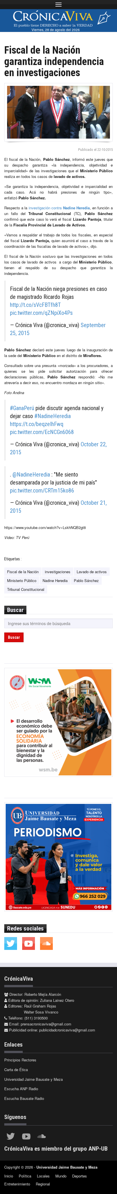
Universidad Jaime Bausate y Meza (33, 1079)
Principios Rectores (20, 1060)
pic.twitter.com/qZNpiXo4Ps (41, 312)
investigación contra (59, 207)
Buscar (14, 637)
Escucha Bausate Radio (24, 1098)
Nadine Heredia (55, 580)
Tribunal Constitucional (25, 589)
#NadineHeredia (52, 416)
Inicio (8, 1176)
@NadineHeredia (31, 474)
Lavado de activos (92, 571)
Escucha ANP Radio (21, 1088)
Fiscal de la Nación (23, 571)
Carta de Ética (16, 1069)
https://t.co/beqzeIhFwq (36, 424)
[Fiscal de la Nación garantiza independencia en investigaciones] (58, 112)
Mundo (60, 1176)
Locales (43, 1176)
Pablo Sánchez (86, 580)
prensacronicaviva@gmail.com (46, 1024)
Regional (43, 1184)
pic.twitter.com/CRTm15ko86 (42, 490)
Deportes (79, 1176)
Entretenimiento (17, 1184)
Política (25, 1176)
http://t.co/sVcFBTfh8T (35, 304)
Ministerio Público (21, 580)
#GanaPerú (22, 408)
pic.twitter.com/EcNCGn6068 (42, 432)
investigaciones (57, 571)
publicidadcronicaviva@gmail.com (67, 1030)
